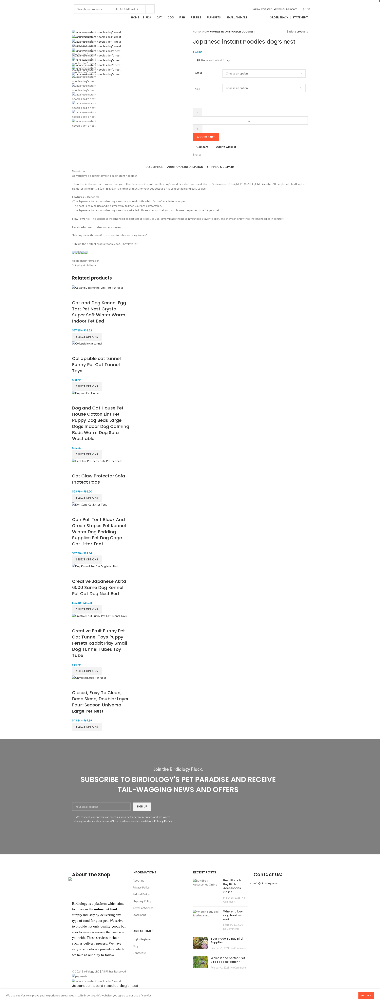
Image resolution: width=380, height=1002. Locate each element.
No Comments (231, 928)
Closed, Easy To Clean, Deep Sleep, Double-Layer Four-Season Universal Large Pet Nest (100, 702)
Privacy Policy (141, 887)
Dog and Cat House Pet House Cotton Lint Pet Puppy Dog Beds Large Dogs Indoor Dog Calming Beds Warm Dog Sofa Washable (100, 423)
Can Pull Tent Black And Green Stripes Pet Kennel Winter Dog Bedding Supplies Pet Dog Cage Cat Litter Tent (99, 531)
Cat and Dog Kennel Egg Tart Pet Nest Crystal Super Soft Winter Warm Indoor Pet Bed (99, 312)
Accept (366, 995)
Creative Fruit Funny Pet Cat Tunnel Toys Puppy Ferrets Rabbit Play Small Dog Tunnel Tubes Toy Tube (99, 643)
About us (138, 880)
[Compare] (77, 295)
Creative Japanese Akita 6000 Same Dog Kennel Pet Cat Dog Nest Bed (99, 587)
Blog (135, 946)
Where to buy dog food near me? (234, 915)
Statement (139, 914)
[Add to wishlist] (98, 295)
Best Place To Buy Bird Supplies (227, 941)
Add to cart (206, 137)
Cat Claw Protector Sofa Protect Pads (98, 479)
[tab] (154, 167)
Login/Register (142, 939)
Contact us (139, 952)
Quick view (87, 295)
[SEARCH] (150, 8)
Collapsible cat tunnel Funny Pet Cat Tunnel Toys (96, 364)
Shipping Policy (142, 901)
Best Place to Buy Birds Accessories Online (232, 886)
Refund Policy (141, 894)
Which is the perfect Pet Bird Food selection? (228, 960)
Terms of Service (143, 907)
